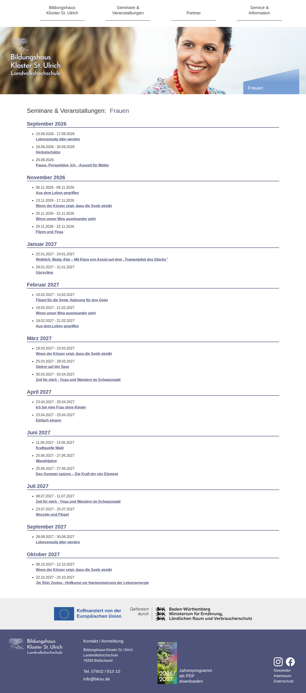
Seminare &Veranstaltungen (128, 10)
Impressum (282, 676)
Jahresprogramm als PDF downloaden (195, 676)
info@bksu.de (96, 679)
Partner (194, 13)
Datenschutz (284, 681)
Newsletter (282, 670)
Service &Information (259, 10)
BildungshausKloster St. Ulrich (62, 10)
